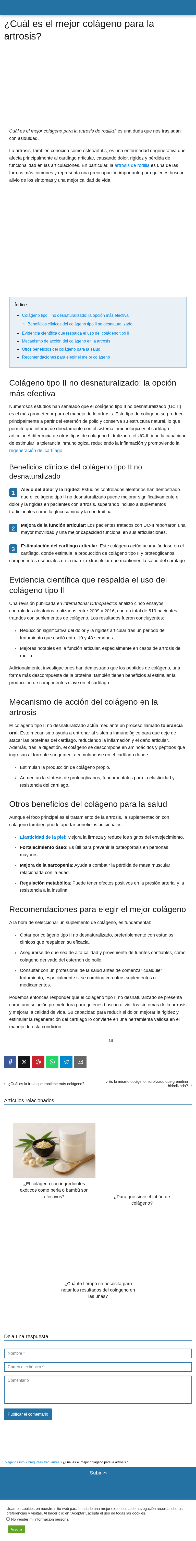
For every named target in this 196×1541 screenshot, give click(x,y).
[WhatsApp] (52, 1062)
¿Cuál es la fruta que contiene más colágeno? (46, 1084)
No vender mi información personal (40, 1519)
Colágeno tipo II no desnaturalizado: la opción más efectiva (75, 315)
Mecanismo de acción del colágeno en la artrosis (66, 341)
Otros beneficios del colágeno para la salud (61, 349)
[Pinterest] (38, 1062)
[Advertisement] (98, 89)
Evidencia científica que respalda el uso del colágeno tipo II (75, 333)
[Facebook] (10, 1062)
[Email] (80, 1062)
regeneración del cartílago (35, 450)
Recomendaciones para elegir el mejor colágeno (66, 357)
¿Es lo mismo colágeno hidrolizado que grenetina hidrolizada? (147, 1083)
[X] (24, 1062)
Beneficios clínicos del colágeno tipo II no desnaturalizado (80, 324)
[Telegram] (66, 1062)
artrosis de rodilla (132, 165)
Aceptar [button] (16, 1529)
